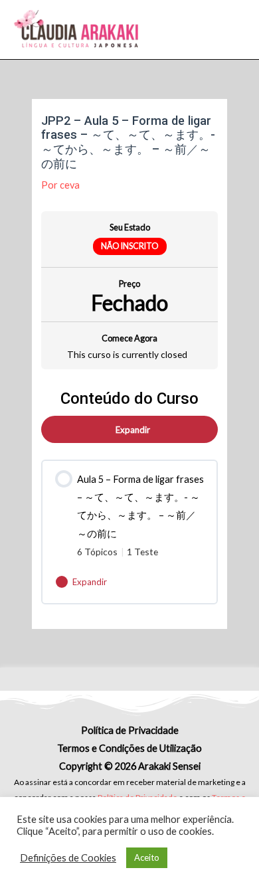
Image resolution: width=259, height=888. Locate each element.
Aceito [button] (146, 857)
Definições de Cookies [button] (68, 857)
